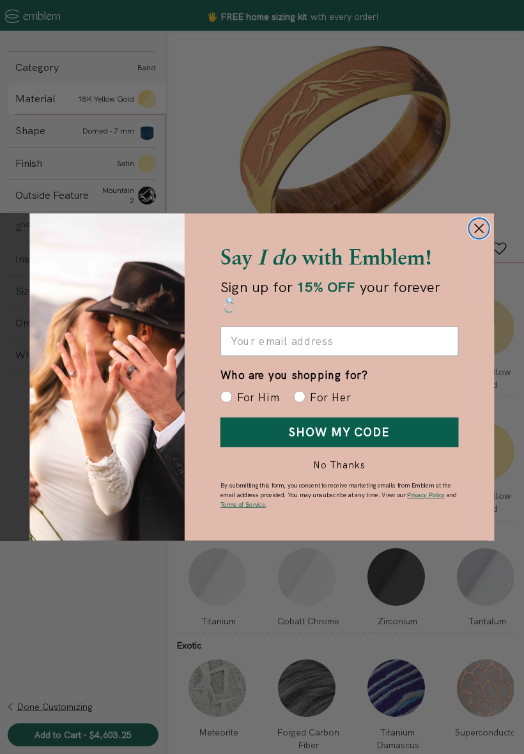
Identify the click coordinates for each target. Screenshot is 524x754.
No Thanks (339, 464)
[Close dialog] (478, 228)
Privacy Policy (426, 494)
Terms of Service (243, 504)
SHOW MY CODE (339, 432)
